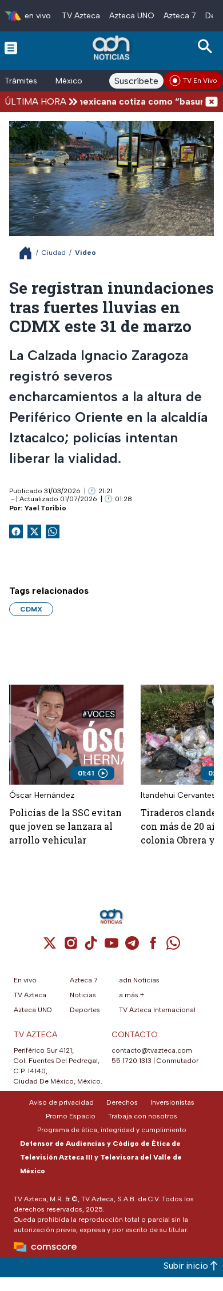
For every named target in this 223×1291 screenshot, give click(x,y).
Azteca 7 (180, 16)
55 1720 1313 (132, 1061)
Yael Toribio (45, 508)
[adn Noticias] (112, 47)
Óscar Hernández (41, 795)
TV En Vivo (200, 81)
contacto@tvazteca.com (152, 1050)
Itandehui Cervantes (178, 795)
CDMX (31, 609)
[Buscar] (207, 47)
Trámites (21, 81)
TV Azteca (81, 16)
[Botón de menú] (11, 47)
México (68, 81)
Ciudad (54, 253)
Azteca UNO (131, 16)
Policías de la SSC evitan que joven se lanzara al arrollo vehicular (65, 826)
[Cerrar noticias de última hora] (211, 101)
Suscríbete (136, 80)
